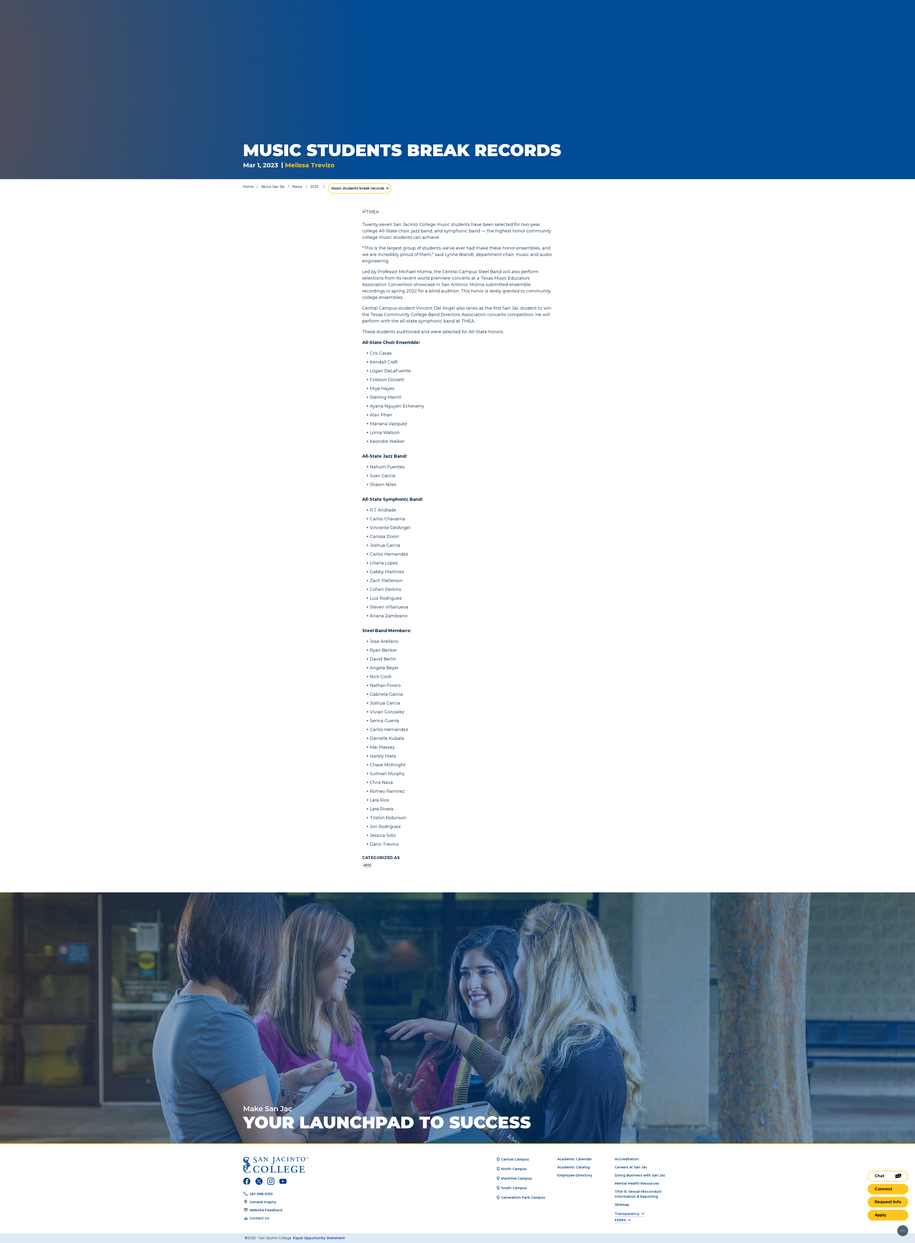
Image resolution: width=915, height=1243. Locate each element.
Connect (883, 1189)
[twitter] (259, 1182)
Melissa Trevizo (310, 165)
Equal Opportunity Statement (319, 1238)
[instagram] (270, 1182)
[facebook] (246, 1182)
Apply (880, 1215)
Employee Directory (574, 1175)
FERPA (620, 1220)
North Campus (514, 1169)
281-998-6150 (261, 1194)
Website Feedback (266, 1210)
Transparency (627, 1214)
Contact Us (259, 1218)
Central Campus (515, 1159)
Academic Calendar (574, 1159)
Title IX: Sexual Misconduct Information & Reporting (638, 1194)
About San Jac (273, 186)
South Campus (514, 1188)
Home (248, 186)
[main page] (38, 17)
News (297, 186)
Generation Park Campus (523, 1197)
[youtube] (282, 1182)
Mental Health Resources (637, 1183)
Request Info (888, 1202)
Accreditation (627, 1159)
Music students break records (357, 188)
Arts (367, 865)
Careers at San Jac (631, 1167)
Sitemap (622, 1204)
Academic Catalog (573, 1167)
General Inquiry (262, 1202)
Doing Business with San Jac (640, 1175)
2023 (314, 186)
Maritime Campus (516, 1178)
